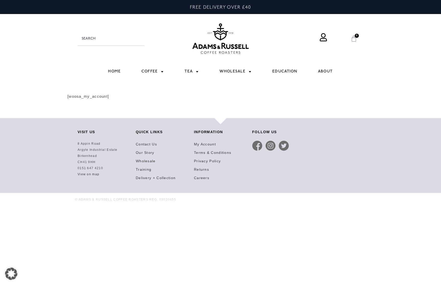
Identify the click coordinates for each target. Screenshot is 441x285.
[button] (11, 274)
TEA (189, 71)
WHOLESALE (232, 71)
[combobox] (111, 38)
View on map (88, 174)
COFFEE (149, 71)
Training (143, 169)
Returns (201, 169)
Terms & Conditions (212, 153)
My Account (205, 144)
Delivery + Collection (156, 178)
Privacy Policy (207, 161)
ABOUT (325, 71)
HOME (114, 71)
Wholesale (146, 161)
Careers (201, 178)
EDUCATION (285, 71)
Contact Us (146, 144)
